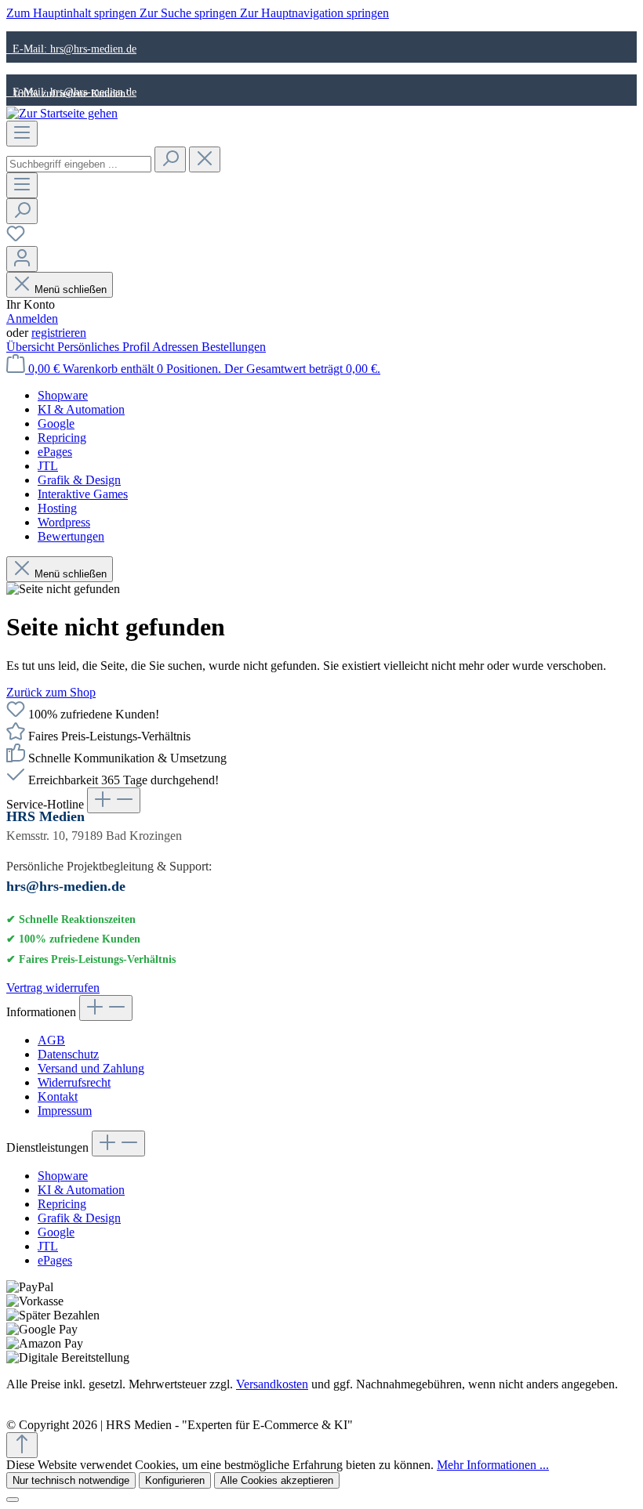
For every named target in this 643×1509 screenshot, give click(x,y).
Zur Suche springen (190, 13)
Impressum (65, 1110)
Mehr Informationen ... (493, 1464)
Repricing (62, 1203)
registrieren (58, 332)
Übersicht (31, 346)
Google (56, 1232)
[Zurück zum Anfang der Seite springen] (22, 1445)
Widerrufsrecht (74, 1082)
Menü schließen (71, 289)
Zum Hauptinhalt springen (73, 13)
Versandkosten (272, 1384)
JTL (48, 1246)
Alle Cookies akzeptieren (276, 1480)
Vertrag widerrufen (53, 987)
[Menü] (22, 134)
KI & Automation (81, 1189)
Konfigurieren (175, 1480)
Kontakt (58, 1096)
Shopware (63, 1175)
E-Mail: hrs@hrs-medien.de (71, 49)
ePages (55, 1260)
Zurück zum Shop (51, 692)
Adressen (177, 346)
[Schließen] (12, 1499)
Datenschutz (68, 1054)
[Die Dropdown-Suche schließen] (204, 159)
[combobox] (78, 164)
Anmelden (32, 318)
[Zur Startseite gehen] (62, 113)
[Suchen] (170, 159)
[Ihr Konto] (22, 259)
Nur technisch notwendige (71, 1480)
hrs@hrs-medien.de (65, 886)
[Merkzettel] (15, 238)
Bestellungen (234, 346)
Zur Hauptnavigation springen (314, 13)
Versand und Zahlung (91, 1068)
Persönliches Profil (104, 346)
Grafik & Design (79, 1218)
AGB (51, 1040)
